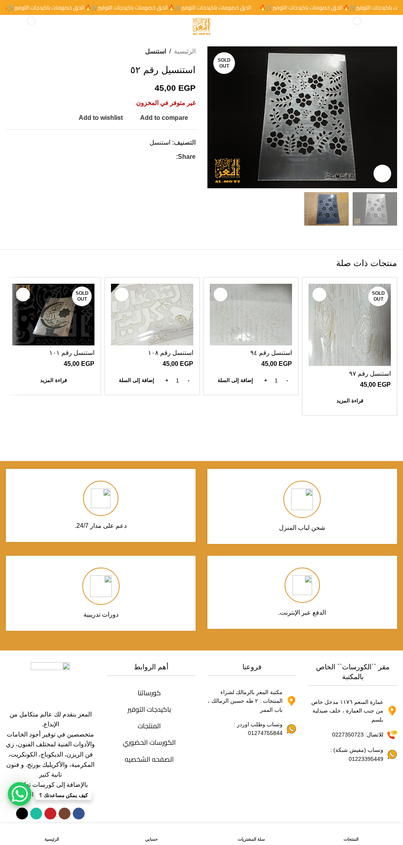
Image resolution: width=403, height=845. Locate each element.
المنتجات (149, 726)
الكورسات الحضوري (149, 742)
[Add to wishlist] (319, 294)
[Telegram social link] (133, 157)
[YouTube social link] (50, 813)
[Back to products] (20, 51)
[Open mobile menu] (389, 27)
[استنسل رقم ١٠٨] (152, 314)
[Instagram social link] (64, 813)
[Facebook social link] (171, 157)
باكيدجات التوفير (149, 709)
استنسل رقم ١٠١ (71, 352)
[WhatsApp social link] (36, 813)
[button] (389, 117)
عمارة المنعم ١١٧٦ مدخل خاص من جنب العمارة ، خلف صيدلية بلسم (347, 711)
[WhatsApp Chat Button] (19, 794)
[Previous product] (29, 51)
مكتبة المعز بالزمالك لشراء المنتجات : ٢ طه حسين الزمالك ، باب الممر (245, 701)
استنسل (155, 51)
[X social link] (161, 157)
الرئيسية (185, 51)
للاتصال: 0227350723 (357, 734)
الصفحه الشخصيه (149, 759)
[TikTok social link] (22, 813)
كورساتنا (149, 693)
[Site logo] (201, 26)
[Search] (14, 27)
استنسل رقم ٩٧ (370, 373)
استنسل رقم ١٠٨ (170, 352)
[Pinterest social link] (152, 157)
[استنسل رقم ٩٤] (251, 314)
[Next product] (10, 51)
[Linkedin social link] (143, 157)
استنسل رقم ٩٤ (271, 352)
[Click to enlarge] (382, 173)
